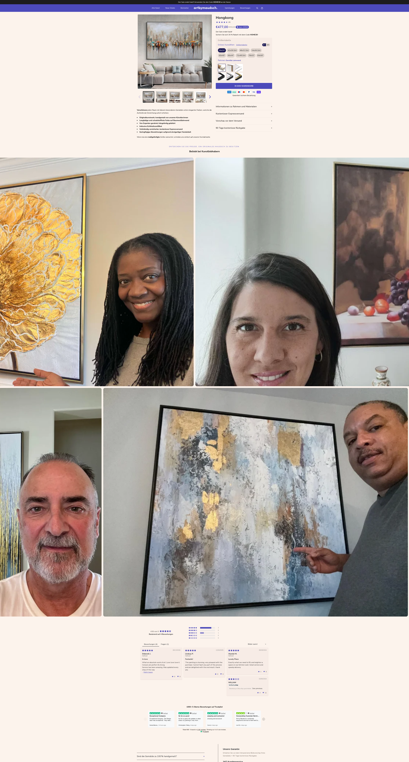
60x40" (222, 55)
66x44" (231, 55)
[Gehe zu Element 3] (174, 97)
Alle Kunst (156, 8)
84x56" (260, 55)
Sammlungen (230, 8)
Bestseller (185, 8)
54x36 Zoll (256, 50)
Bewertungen (245, 8)
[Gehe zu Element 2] (161, 97)
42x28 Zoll (232, 50)
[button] (193, 628)
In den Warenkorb (244, 86)
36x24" (222, 50)
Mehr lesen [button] (148, 672)
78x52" (251, 55)
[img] (147, 650)
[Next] (210, 97)
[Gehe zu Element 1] (148, 97)
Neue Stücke (170, 8)
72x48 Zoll (241, 55)
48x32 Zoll (244, 50)
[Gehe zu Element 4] (188, 97)
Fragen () (165, 644)
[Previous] (139, 97)
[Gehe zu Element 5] (201, 97)
